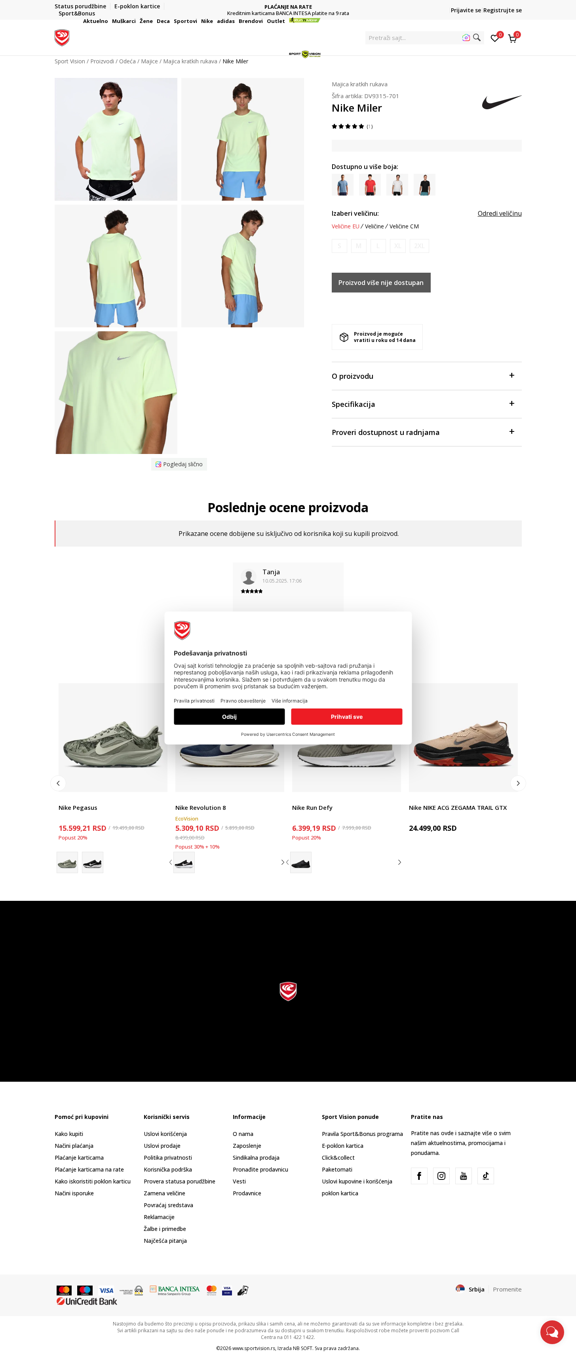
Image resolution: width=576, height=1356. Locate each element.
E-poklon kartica (342, 1145)
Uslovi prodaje (162, 1145)
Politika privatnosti (168, 1157)
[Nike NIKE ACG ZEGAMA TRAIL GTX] (463, 737)
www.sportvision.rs (253, 1348)
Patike (66, 798)
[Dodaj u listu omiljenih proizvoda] (156, 781)
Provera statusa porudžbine (179, 1181)
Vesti (239, 1181)
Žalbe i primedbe (165, 1229)
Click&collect (338, 1157)
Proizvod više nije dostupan (381, 282)
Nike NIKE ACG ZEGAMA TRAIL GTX (458, 807)
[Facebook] (419, 1176)
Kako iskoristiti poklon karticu (93, 1181)
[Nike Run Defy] (301, 862)
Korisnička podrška (168, 1169)
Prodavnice (247, 1193)
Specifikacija (353, 404)
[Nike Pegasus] (113, 737)
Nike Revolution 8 (200, 807)
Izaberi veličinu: (355, 213)
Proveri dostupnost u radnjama (386, 432)
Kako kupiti (69, 1134)
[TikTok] (486, 1176)
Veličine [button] (374, 226)
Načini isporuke (74, 1193)
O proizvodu (352, 376)
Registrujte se (502, 10)
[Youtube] (463, 1176)
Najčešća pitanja (165, 1240)
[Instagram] (441, 1176)
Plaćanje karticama (79, 1157)
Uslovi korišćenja (165, 1134)
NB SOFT (302, 1348)
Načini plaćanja (74, 1145)
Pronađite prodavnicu (260, 1169)
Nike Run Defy (312, 807)
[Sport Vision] (62, 36)
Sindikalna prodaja (256, 1157)
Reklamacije (159, 1217)
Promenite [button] (507, 1289)
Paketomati (337, 1169)
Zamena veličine (164, 1193)
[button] (109, 21)
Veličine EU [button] (345, 226)
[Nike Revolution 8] (184, 862)
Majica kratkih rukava (360, 84)
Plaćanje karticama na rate (89, 1169)
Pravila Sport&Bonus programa (362, 1134)
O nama (243, 1134)
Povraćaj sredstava (168, 1205)
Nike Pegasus (78, 807)
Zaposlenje (247, 1145)
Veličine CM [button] (404, 226)
